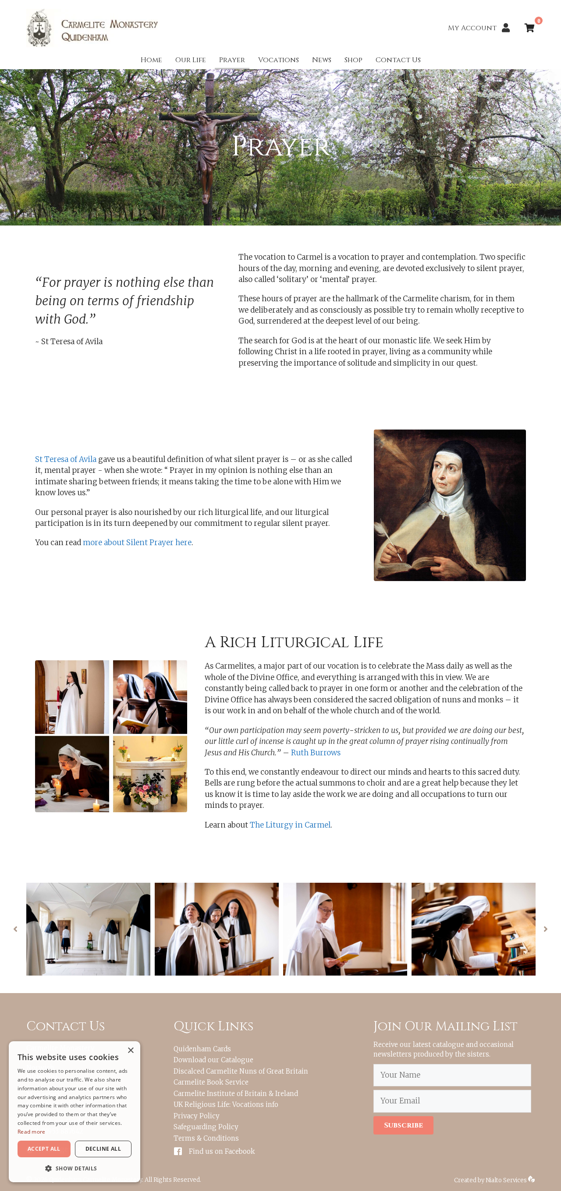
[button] (15, 929)
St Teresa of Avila (65, 459)
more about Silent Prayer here (137, 542)
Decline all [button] (103, 1148)
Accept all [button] (44, 1148)
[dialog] (74, 1111)
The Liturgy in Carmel (290, 825)
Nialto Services (507, 1180)
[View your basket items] (530, 29)
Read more (32, 1131)
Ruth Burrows (316, 753)
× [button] (130, 1050)
